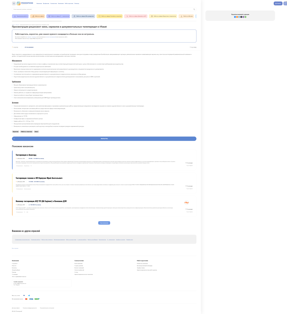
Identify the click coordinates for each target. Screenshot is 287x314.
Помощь (76, 3)
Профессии (46, 3)
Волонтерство (102, 239)
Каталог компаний (79, 268)
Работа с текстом (26, 131)
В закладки (190, 163)
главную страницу (31, 37)
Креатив (15, 131)
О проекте (14, 263)
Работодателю (69, 3)
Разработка (26, 165)
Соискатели (53, 3)
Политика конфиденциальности (30, 308)
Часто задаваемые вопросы (19, 276)
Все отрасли (15, 248)
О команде (15, 274)
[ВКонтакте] (235, 17)
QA (27, 212)
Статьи (76, 272)
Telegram (18, 284)
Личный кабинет (16, 270)
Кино (36, 131)
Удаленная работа (35, 239)
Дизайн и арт (129, 239)
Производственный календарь (144, 265)
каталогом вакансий (51, 37)
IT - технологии (111, 239)
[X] (241, 17)
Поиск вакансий (78, 263)
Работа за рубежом (93, 239)
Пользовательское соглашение (47, 308)
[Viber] (243, 17)
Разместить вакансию (142, 263)
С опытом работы (81, 239)
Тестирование (19, 165)
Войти (279, 3)
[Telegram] (239, 17)
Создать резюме (78, 265)
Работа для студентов (47, 239)
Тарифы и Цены (141, 268)
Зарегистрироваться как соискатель (83, 274)
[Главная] (25, 3)
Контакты (14, 268)
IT (31, 165)
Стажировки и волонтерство (22, 239)
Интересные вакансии (59, 239)
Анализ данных (27, 189)
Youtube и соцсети (120, 239)
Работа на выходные (71, 239)
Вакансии (39, 3)
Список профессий (79, 270)
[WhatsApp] (245, 17)
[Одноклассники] (237, 17)
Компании (61, 3)
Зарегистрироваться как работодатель (147, 270)
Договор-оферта (16, 308)
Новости (14, 265)
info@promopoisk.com (21, 283)
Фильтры (104, 138)
